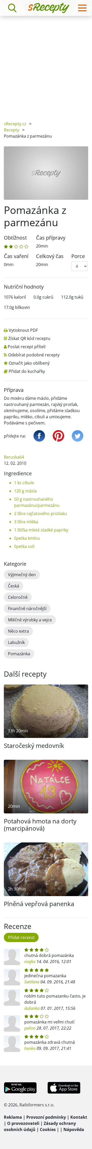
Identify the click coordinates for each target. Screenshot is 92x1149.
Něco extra (18, 631)
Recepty (11, 130)
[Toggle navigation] (82, 8)
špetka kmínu (27, 538)
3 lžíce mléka (26, 522)
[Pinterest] (58, 436)
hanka (30, 1048)
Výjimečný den (22, 574)
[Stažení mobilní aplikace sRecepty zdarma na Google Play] (20, 1087)
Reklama (13, 1117)
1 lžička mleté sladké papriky (41, 530)
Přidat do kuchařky (27, 371)
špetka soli (24, 546)
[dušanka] (12, 997)
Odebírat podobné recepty (34, 355)
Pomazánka (19, 654)
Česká (13, 586)
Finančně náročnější (27, 608)
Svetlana (31, 982)
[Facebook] (39, 436)
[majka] (12, 957)
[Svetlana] (12, 977)
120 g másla (25, 491)
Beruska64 (14, 457)
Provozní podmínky (46, 1117)
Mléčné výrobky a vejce (30, 620)
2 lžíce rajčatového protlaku (40, 513)
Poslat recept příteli (26, 346)
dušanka (32, 1008)
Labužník (16, 642)
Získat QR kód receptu (29, 338)
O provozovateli (23, 1123)
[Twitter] (77, 436)
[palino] (12, 1023)
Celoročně (18, 597)
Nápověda (73, 1129)
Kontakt (78, 1117)
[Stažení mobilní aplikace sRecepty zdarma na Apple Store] (63, 1087)
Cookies (48, 1129)
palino (30, 1028)
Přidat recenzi (21, 937)
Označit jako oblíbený (29, 363)
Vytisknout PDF (23, 330)
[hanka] (12, 1044)
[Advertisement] (46, 64)
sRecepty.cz (15, 124)
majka (30, 961)
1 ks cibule (24, 483)
